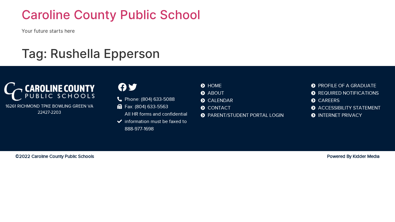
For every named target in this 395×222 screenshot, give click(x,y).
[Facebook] (122, 87)
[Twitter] (133, 87)
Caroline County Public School (111, 14)
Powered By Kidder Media (353, 156)
